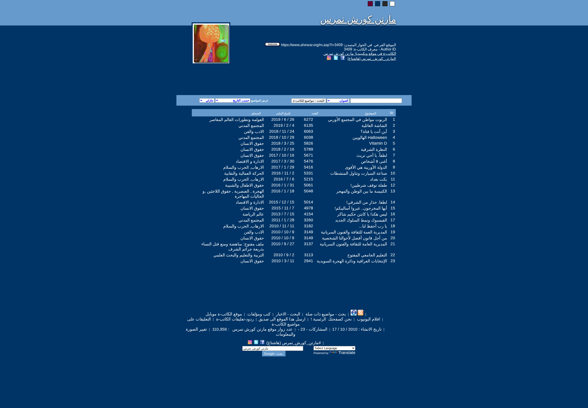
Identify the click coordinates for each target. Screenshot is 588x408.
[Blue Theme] (377, 3)
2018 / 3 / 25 (282, 143)
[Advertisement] (238, 78)
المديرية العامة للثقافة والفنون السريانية (353, 244)
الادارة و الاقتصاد (250, 161)
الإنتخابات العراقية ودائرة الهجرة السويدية (352, 261)
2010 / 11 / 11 (281, 226)
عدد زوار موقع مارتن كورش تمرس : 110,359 (252, 329)
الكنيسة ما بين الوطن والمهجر (361, 191)
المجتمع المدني (251, 125)
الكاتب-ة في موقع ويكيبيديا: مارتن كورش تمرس (359, 54)
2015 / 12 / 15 (281, 202)
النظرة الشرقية (374, 149)
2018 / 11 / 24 (281, 131)
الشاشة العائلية (374, 125)
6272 (308, 119)
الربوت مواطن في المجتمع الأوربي (357, 119)
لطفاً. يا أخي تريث (371, 155)
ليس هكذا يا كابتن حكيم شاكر (362, 214)
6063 (308, 131)
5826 (308, 143)
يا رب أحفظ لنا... (373, 226)
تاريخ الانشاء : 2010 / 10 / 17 (357, 329)
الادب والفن (254, 131)
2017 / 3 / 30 (282, 161)
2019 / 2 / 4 (284, 125)
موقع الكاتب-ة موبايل (224, 314)
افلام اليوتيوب (368, 319)
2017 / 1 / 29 (282, 167)
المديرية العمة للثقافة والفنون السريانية (354, 232)
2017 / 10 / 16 (281, 155)
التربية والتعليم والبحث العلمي (238, 255)
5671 (308, 155)
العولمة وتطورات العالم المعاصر (236, 119)
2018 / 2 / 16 (282, 149)
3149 (308, 232)
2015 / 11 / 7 (282, 208)
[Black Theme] (384, 3)
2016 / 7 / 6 (284, 179)
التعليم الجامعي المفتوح (367, 255)
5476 (308, 161)
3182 (308, 226)
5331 (308, 173)
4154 (308, 214)
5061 (308, 185)
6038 (308, 137)
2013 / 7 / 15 (282, 214)
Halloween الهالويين (370, 137)
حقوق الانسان (252, 143)
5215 (308, 179)
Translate (346, 352)
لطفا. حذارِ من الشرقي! (366, 202)
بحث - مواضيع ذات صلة (325, 314)
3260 (308, 220)
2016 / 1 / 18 (282, 191)
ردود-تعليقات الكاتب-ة (234, 319)
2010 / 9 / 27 (282, 244)
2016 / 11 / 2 (282, 173)
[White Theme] (392, 3)
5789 (308, 149)
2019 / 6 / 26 (282, 119)
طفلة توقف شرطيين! (369, 185)
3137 (308, 244)
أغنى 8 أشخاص (374, 161)
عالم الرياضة (253, 214)
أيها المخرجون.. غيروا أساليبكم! (361, 208)
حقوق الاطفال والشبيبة (244, 185)
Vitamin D (378, 143)
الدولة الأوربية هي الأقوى (366, 167)
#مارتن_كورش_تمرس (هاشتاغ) (372, 59)
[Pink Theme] (370, 3)
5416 (308, 167)
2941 (308, 261)
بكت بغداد (378, 179)
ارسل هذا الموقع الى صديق (282, 319)
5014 (308, 202)
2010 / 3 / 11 (282, 261)
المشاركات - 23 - (312, 329)
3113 (308, 255)
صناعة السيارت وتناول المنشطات (358, 173)
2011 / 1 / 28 (282, 220)
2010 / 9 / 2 (284, 255)
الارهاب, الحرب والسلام (243, 167)
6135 (308, 125)
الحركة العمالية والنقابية (244, 173)
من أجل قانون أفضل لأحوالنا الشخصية (354, 238)
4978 (308, 208)
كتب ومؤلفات (258, 314)
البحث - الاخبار (287, 314)
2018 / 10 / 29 (281, 137)
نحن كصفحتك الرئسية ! (331, 319)
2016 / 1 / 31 (282, 185)
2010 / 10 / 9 (282, 232)
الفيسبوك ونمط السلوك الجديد (361, 220)
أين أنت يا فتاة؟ (374, 131)
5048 (308, 191)
